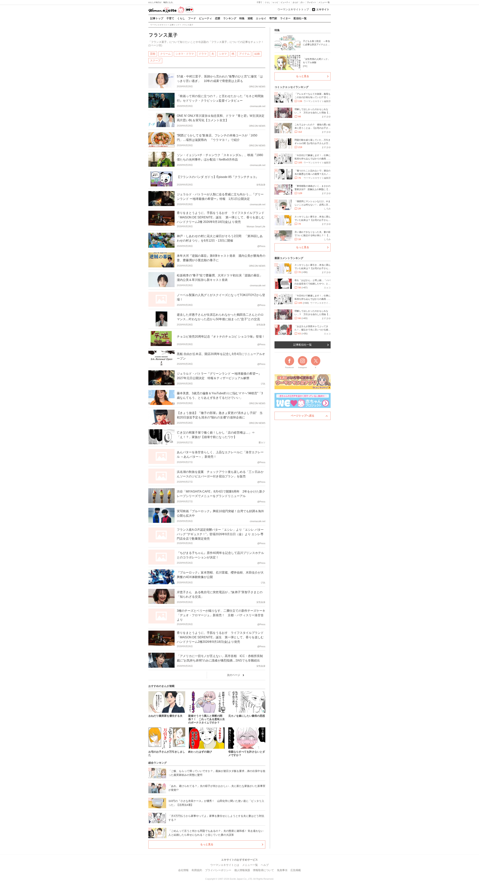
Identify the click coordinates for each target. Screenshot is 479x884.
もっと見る (206, 844)
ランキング (229, 18)
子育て (259, 2)
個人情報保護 (242, 870)
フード (192, 18)
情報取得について (263, 870)
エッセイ (261, 18)
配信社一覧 (300, 18)
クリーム (165, 53)
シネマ (223, 53)
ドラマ (203, 53)
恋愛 (217, 18)
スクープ (155, 60)
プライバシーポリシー (218, 870)
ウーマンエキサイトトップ (293, 9)
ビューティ (285, 2)
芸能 (152, 53)
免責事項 (282, 870)
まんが (295, 2)
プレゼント (311, 2)
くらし (267, 2)
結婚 (257, 53)
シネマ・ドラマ (185, 53)
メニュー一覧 (324, 2)
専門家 (273, 18)
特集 (242, 18)
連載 (250, 18)
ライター (285, 18)
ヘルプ (265, 864)
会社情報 (183, 870)
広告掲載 (295, 870)
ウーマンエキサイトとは (224, 864)
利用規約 (197, 870)
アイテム (244, 53)
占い (302, 2)
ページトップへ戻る (302, 415)
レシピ (275, 2)
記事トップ (156, 18)
